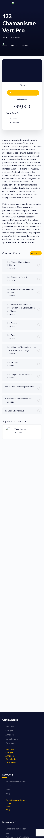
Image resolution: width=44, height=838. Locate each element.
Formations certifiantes (16, 781)
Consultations (12, 739)
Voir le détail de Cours (11, 37)
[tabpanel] (22, 191)
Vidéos (8, 789)
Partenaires (11, 743)
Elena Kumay (20, 429)
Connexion (23, 99)
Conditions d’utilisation (16, 828)
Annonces (10, 734)
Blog (8, 793)
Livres (8, 785)
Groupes (9, 730)
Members (10, 726)
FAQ (7, 833)
